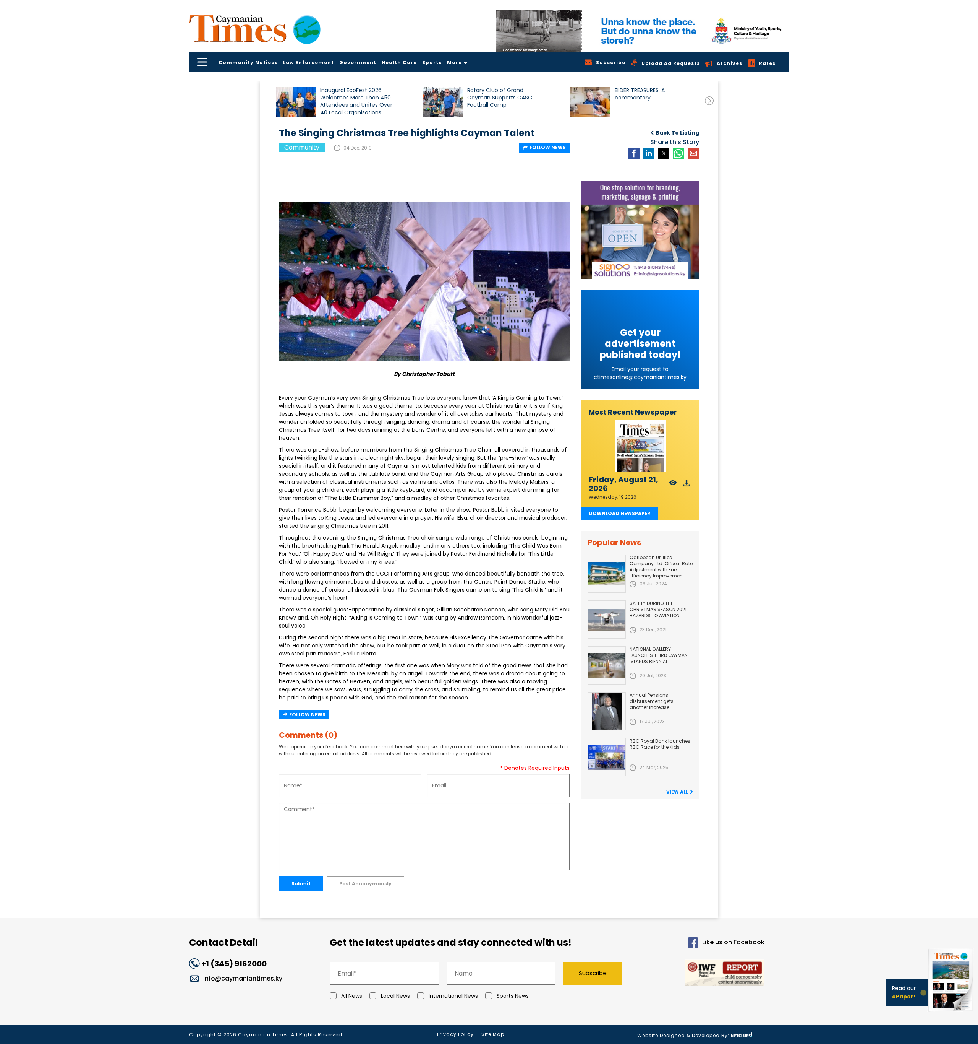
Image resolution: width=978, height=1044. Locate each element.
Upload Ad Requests (670, 63)
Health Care (399, 62)
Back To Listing (677, 133)
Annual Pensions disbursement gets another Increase (652, 701)
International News (453, 996)
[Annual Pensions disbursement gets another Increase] (606, 711)
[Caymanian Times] (255, 28)
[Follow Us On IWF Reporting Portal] (699, 974)
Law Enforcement (308, 62)
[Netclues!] (741, 1035)
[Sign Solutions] (640, 230)
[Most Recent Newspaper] (640, 446)
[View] (673, 485)
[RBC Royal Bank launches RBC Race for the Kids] (606, 757)
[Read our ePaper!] (951, 1013)
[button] (296, 102)
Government (357, 62)
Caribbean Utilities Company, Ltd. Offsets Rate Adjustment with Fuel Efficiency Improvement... (661, 566)
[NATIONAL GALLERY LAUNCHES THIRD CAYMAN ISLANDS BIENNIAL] (606, 665)
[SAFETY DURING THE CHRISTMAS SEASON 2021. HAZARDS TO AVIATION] (606, 619)
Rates (767, 63)
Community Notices (248, 62)
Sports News (513, 996)
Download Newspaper (619, 513)
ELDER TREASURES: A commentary (640, 94)
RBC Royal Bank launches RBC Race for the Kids (660, 744)
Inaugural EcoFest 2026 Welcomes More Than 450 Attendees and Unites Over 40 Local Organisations (356, 101)
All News (351, 996)
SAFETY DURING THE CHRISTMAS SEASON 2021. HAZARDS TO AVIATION (659, 609)
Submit (301, 883)
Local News (395, 996)
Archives (729, 63)
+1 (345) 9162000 (234, 963)
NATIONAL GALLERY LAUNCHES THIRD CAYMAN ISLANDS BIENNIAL (659, 655)
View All (677, 792)
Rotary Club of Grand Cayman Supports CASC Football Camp (499, 98)
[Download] (686, 485)
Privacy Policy (455, 1034)
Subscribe (593, 973)
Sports (432, 62)
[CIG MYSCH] (642, 31)
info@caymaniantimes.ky (242, 978)
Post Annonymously (365, 883)
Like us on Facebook (733, 942)
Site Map (492, 1034)
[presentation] (709, 100)
